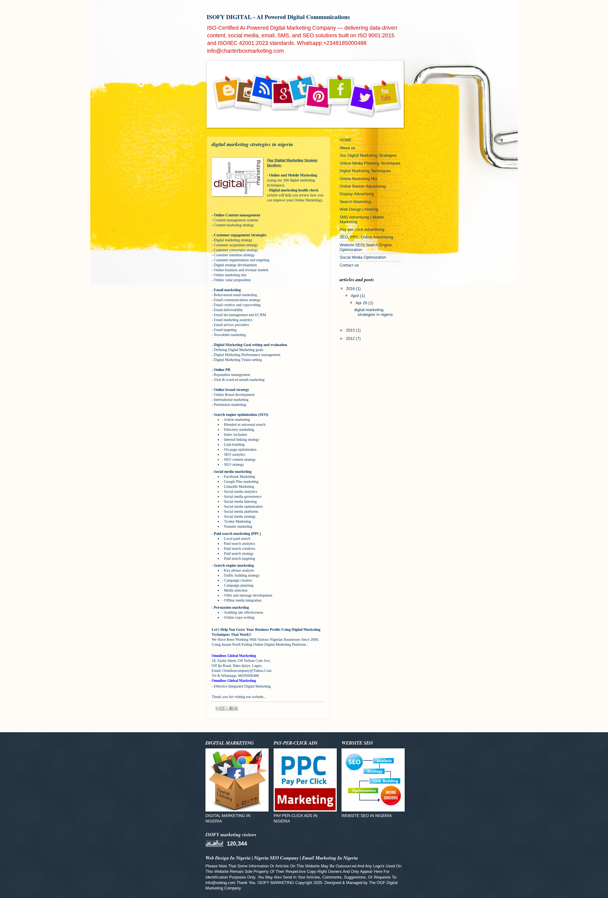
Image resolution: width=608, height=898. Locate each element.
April (355, 296)
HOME (346, 140)
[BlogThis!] (222, 708)
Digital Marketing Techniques (365, 171)
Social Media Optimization (363, 257)
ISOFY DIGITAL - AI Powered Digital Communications (278, 16)
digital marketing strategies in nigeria (373, 312)
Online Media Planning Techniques (370, 163)
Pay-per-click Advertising (362, 229)
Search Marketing (355, 202)
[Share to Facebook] (231, 708)
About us (347, 148)
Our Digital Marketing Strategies (368, 155)
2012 (351, 338)
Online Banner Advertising (363, 186)
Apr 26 (362, 303)
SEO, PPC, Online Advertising (366, 237)
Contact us (349, 265)
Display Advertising (357, 194)
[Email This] (217, 708)
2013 (351, 330)
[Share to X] (226, 708)
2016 (351, 288)
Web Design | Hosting (359, 209)
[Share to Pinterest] (235, 708)
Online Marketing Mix (358, 178)
